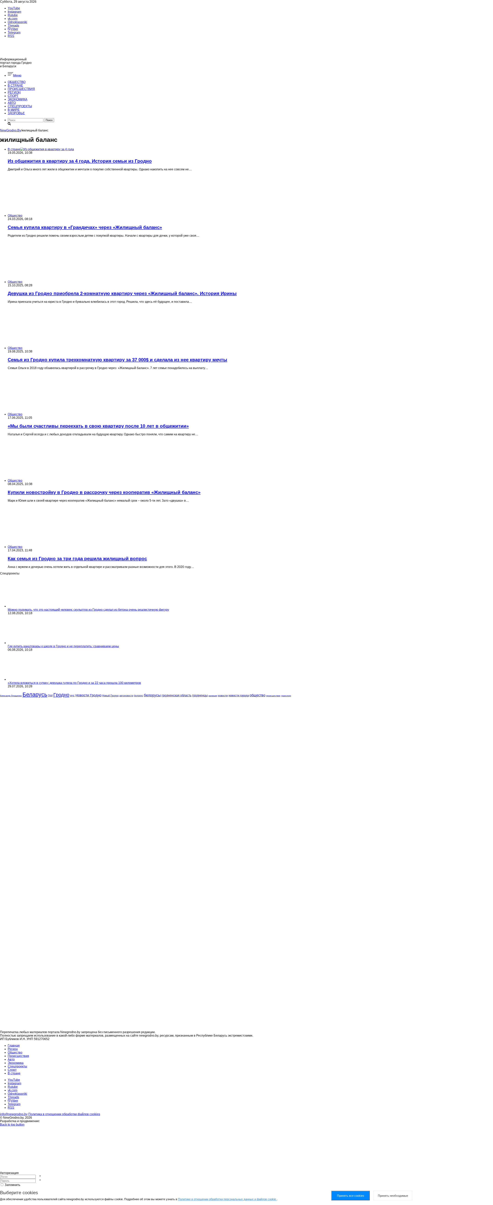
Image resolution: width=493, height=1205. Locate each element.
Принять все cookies (350, 1195)
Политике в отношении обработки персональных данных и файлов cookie (227, 1199)
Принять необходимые (393, 1195)
